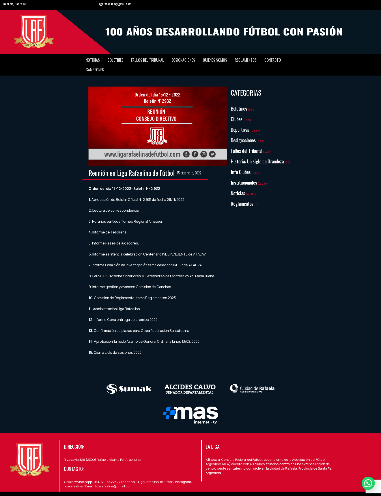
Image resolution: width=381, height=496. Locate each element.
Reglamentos (246, 60)
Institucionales (244, 182)
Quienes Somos (215, 60)
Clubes (237, 118)
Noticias (93, 60)
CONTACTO (272, 60)
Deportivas (240, 129)
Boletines (115, 60)
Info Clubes (241, 171)
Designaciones (183, 60)
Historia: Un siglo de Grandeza (257, 161)
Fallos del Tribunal (147, 60)
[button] (368, 483)
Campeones (95, 69)
